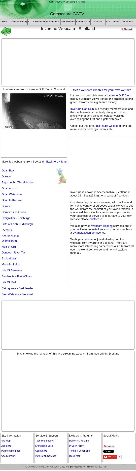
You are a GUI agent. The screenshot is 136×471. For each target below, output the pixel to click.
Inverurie (7, 230)
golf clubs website (107, 125)
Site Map (6, 440)
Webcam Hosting (101, 225)
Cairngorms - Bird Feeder (17, 288)
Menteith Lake (10, 264)
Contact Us (41, 450)
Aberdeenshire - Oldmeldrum (11, 238)
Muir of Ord (9, 246)
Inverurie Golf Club (118, 95)
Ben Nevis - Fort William (17, 276)
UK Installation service (87, 232)
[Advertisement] (68, 62)
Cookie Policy (8, 455)
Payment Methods (10, 450)
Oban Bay (8, 170)
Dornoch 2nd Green (14, 212)
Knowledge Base (44, 445)
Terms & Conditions (79, 450)
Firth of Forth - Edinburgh (17, 224)
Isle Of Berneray (12, 270)
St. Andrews (9, 258)
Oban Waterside (12, 194)
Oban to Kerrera (12, 200)
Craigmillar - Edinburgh (16, 218)
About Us (6, 445)
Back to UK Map (56, 161)
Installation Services (45, 455)
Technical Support (44, 440)
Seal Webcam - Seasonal (17, 294)
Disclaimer (74, 455)
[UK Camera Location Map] (61, 176)
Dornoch (7, 206)
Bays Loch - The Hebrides (18, 182)
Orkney (6, 176)
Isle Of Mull (9, 282)
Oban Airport (9, 188)
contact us (96, 219)
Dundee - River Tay (14, 252)
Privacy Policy (76, 445)
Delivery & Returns (79, 440)
